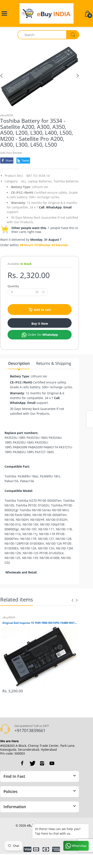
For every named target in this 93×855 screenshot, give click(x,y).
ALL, (24, 181)
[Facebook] (22, 763)
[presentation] (72, 600)
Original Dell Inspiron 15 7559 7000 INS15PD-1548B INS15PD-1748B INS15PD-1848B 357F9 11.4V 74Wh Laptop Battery (39, 623)
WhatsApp (54, 207)
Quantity (13, 286)
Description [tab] (19, 363)
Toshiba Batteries (66, 181)
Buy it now (39, 323)
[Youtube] (52, 763)
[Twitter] (32, 763)
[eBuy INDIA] (46, 13)
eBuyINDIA (6, 115)
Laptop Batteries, (40, 181)
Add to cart (42, 310)
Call (41, 207)
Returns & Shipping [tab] (53, 363)
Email (67, 207)
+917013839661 (29, 730)
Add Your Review (11, 153)
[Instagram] (42, 763)
